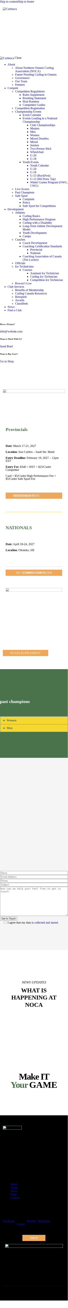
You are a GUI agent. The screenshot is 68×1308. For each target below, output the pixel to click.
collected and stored (46, 922)
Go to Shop (7, 361)
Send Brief (6, 346)
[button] (62, 8)
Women (11, 720)
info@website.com (11, 331)
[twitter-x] (1, 316)
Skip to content (9, 1)
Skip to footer (26, 1)
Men (9, 728)
